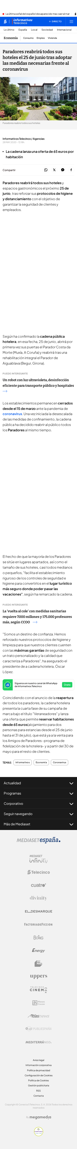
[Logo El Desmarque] (38, 911)
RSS (38, 1090)
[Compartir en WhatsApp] (46, 170)
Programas (12, 793)
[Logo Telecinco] (38, 872)
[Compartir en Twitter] (54, 170)
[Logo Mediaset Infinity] (38, 859)
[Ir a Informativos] (22, 21)
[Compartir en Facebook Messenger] (62, 170)
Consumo (28, 38)
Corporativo (13, 803)
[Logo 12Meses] (38, 1002)
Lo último (9, 30)
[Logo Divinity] (38, 898)
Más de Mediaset (17, 824)
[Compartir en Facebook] (71, 170)
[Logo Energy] (38, 950)
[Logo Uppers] (38, 976)
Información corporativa (39, 1065)
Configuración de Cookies (39, 1075)
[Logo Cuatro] (38, 885)
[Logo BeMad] (38, 963)
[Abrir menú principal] (71, 21)
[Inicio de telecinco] (5, 21)
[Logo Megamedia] (40, 1117)
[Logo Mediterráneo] (38, 1041)
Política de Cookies (38, 1080)
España (23, 30)
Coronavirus (59, 762)
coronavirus (12, 414)
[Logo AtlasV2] (39, 1016)
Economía (11, 38)
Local (34, 30)
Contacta (38, 1095)
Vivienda (52, 38)
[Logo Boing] (38, 937)
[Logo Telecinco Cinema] (38, 989)
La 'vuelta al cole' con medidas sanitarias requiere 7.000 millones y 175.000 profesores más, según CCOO (37, 616)
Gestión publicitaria (38, 1085)
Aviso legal (38, 1060)
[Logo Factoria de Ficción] (38, 924)
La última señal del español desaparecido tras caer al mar (38, 13)
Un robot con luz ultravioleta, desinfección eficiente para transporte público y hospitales (38, 383)
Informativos (23, 762)
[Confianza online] (38, 1135)
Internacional (64, 30)
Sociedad (47, 30)
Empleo (41, 38)
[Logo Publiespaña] (38, 1029)
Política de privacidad (38, 1070)
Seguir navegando (18, 814)
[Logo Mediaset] (38, 842)
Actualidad (12, 783)
